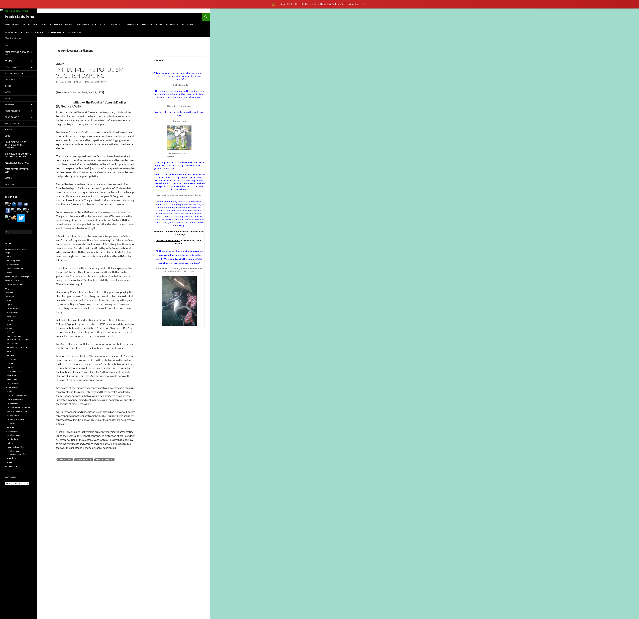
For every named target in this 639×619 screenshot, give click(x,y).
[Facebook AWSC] (14, 204)
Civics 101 (11, 359)
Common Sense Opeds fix (19, 407)
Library (60, 64)
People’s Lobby (12, 67)
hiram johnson (84, 460)
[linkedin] (14, 210)
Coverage (131, 24)
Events (10, 367)
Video (7, 92)
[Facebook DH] (8, 210)
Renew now (327, 4)
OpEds (8, 86)
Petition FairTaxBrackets (17, 347)
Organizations (33, 32)
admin (79, 82)
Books (9, 391)
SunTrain (10, 427)
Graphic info (12, 343)
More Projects (12, 32)
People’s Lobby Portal (20, 16)
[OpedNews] (8, 204)
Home (159, 24)
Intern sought (13, 379)
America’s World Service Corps (20, 24)
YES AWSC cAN (74, 32)
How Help (170, 24)
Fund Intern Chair (14, 371)
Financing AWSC (14, 260)
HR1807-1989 (187, 24)
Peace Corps (13, 308)
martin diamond (104, 460)
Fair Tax (146, 24)
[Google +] (26, 210)
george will (65, 460)
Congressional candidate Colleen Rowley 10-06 (18, 155)
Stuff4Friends (55, 32)
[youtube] (20, 210)
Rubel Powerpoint (16, 419)
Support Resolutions (15, 268)
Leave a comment (96, 82)
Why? (9, 272)
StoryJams (10, 184)
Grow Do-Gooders (15, 284)
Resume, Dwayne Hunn (17, 411)
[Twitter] (21, 218)
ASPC (9, 256)
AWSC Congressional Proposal (57, 24)
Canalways (13, 403)
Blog (103, 24)
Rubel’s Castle (12, 117)
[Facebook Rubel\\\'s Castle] (26, 204)
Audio (8, 98)
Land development (15, 399)
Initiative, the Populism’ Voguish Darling (90, 72)
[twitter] (8, 217)
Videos (8, 178)
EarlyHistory (13, 439)
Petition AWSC (13, 264)
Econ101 (9, 129)
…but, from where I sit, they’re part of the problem (16, 145)
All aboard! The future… (17, 163)
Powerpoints (12, 312)
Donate (10, 363)
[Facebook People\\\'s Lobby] (20, 204)
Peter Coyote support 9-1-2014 (17, 170)
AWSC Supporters (85, 24)
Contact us (115, 24)
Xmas (9, 462)
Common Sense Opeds (17, 395)
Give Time (11, 375)
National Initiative (14, 73)
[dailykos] (14, 217)
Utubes (10, 320)
